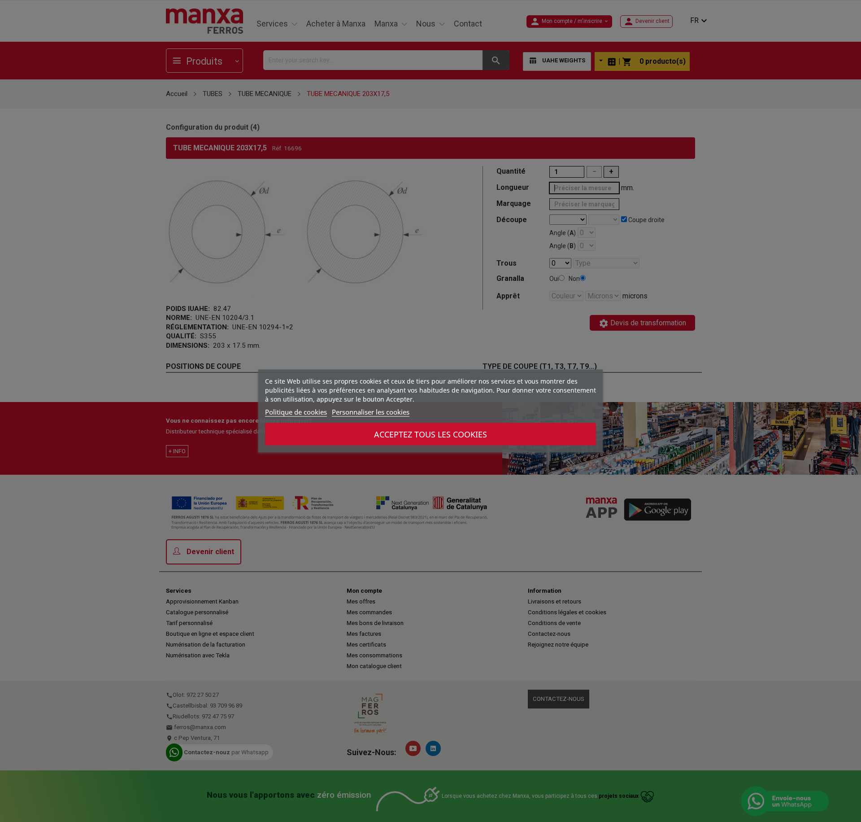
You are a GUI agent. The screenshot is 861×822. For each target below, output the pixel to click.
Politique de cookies (296, 411)
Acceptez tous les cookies (430, 434)
